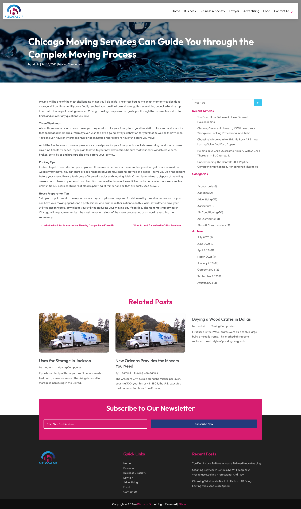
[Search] (258, 102)
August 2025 (205, 282)
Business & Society (212, 11)
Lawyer (234, 11)
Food (266, 11)
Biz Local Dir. (145, 504)
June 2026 (203, 243)
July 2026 (203, 237)
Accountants (205, 186)
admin (36, 64)
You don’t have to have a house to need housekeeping (226, 463)
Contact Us (282, 11)
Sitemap (184, 504)
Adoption (203, 192)
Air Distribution (207, 218)
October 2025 (206, 269)
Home (176, 11)
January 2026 (206, 263)
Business (190, 11)
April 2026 (204, 250)
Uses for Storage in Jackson (65, 360)
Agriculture (204, 206)
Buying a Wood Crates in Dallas (221, 319)
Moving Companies (70, 64)
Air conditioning (207, 212)
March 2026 (204, 256)
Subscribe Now (204, 424)
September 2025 (208, 276)
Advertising (251, 11)
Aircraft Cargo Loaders (211, 225)
